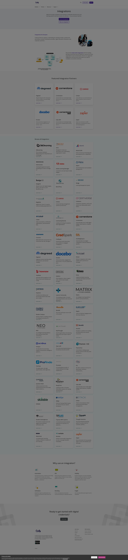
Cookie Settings (94, 557)
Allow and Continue (102, 557)
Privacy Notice (65, 558)
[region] (64, 557)
